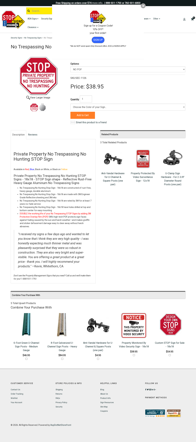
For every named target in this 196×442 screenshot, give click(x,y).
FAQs (58, 398)
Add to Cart (83, 115)
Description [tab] (18, 134)
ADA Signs (32, 18)
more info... (98, 3)
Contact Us (15, 390)
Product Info (105, 398)
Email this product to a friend (91, 122)
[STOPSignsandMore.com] (13, 19)
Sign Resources (107, 402)
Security (59, 407)
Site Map (103, 407)
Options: (74, 63)
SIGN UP (98, 39)
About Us (104, 394)
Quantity (74, 99)
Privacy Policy (61, 402)
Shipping (59, 390)
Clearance (32, 27)
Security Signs (47, 18)
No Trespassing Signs (33, 38)
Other (156, 18)
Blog (102, 390)
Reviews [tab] (32, 134)
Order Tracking (17, 394)
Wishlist (14, 398)
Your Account (16, 402)
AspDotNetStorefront (60, 425)
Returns (59, 394)
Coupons (104, 411)
